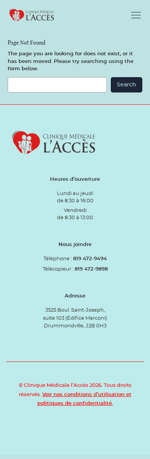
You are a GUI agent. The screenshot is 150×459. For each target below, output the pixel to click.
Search (126, 85)
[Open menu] (136, 15)
